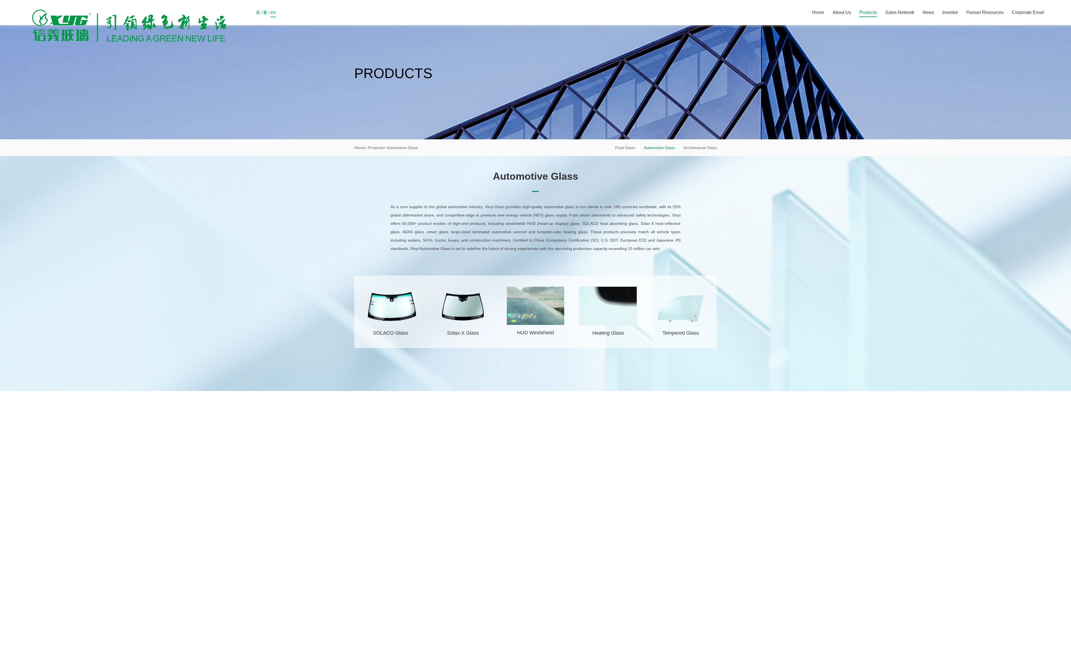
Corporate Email (1028, 12)
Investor (950, 12)
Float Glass (625, 147)
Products (868, 12)
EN (273, 12)
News (928, 12)
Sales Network (899, 12)
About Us (842, 12)
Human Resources (985, 12)
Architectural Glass (700, 147)
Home (818, 12)
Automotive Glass (659, 147)
